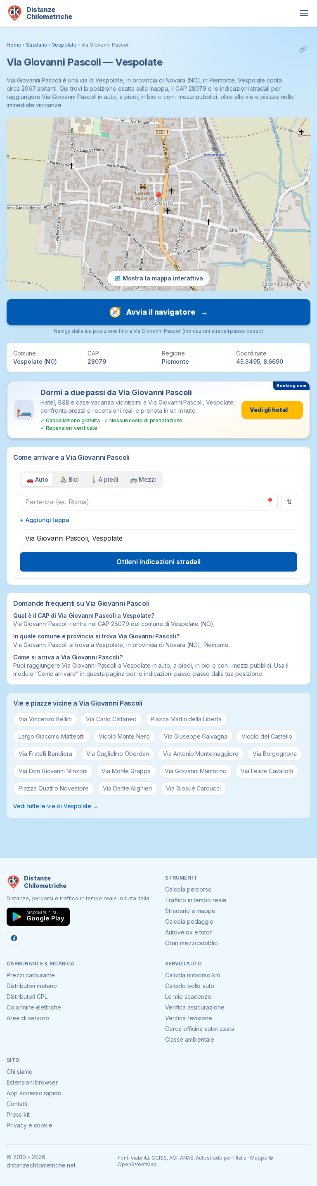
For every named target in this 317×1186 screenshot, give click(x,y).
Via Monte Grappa (126, 770)
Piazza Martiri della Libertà (186, 718)
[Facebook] (14, 938)
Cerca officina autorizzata (199, 1028)
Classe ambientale (189, 1039)
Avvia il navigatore (158, 312)
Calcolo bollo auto (189, 985)
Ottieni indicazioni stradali (158, 562)
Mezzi (143, 479)
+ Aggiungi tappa (44, 519)
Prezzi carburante (31, 975)
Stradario (37, 45)
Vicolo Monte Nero (124, 736)
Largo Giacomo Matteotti (52, 736)
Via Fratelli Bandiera (45, 753)
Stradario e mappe (190, 910)
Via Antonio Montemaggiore (201, 753)
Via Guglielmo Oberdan (117, 753)
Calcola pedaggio (189, 921)
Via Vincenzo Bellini (45, 718)
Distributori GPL (27, 996)
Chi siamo (20, 1071)
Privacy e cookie (29, 1125)
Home (14, 45)
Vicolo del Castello (266, 736)
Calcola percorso (188, 889)
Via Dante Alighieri (127, 788)
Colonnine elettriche (34, 1007)
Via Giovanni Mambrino (196, 770)
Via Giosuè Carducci (193, 788)
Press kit (18, 1114)
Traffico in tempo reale (196, 900)
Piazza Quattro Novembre (54, 788)
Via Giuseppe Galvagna (195, 736)
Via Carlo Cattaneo (111, 718)
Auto (37, 479)
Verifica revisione (188, 1017)
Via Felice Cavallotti (267, 770)
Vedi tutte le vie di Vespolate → (55, 805)
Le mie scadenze (188, 996)
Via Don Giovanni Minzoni (53, 770)
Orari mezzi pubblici (192, 942)
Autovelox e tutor (188, 932)
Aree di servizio (28, 1017)
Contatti (17, 1103)
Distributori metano (32, 985)
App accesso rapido (34, 1093)
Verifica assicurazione (195, 1007)
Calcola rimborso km (192, 975)
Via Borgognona (275, 753)
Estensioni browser (32, 1082)
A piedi (104, 479)
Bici (69, 479)
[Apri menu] (304, 13)
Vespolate (64, 45)
